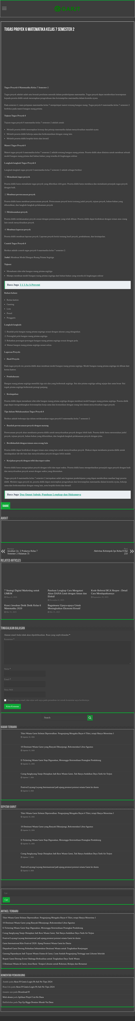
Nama (7, 669)
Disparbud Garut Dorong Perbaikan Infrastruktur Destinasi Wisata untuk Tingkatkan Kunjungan (45, 948)
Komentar (9, 639)
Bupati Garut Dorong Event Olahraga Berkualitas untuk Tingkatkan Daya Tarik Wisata (41, 958)
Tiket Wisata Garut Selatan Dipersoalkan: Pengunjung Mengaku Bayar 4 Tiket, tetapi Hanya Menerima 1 (67, 733)
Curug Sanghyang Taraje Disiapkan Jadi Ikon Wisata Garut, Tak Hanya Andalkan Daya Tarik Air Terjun (66, 774)
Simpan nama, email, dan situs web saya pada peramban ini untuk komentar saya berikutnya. (48, 700)
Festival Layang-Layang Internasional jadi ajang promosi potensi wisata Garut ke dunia (60, 787)
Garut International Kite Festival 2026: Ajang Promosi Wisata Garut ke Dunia (37, 943)
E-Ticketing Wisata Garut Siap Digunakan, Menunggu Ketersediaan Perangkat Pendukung (61, 760)
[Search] (90, 718)
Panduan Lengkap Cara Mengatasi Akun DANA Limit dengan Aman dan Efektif (67, 593)
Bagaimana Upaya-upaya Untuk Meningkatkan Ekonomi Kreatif (64, 607)
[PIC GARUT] (67, 8)
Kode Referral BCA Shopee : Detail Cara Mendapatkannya (109, 592)
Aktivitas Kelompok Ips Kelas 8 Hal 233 (111, 551)
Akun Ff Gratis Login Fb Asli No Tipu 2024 (33, 981)
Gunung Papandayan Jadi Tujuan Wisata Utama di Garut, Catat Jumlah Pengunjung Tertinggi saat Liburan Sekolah (54, 953)
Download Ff (24, 992)
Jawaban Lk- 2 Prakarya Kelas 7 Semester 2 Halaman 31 (22, 551)
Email (7, 679)
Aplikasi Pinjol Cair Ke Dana (31, 997)
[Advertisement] (67, 59)
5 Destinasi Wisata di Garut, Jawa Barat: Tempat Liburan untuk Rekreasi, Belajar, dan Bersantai (45, 964)
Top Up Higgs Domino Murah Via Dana (35, 1002)
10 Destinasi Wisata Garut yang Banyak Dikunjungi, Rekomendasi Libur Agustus (57, 747)
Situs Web (8, 689)
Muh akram (8, 997)
